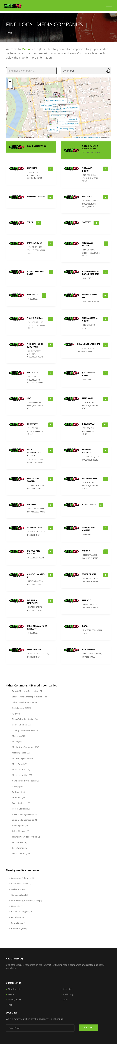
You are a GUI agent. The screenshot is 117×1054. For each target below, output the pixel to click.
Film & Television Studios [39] (25, 719)
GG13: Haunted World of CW (90, 147)
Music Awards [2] (19, 764)
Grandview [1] (17, 917)
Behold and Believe (33, 552)
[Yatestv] (51, 123)
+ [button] (10, 81)
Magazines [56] (18, 736)
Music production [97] (22, 775)
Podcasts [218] (18, 792)
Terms (11, 994)
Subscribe (89, 1027)
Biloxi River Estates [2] (21, 883)
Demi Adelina (72, 107)
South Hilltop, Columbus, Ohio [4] (26, 900)
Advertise (67, 989)
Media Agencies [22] (21, 752)
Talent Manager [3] (20, 831)
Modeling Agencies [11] (22, 758)
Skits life (56, 123)
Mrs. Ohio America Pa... (56, 100)
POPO (85, 626)
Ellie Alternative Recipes (34, 452)
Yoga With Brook (87, 169)
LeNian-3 (86, 600)
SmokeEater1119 (58, 115)
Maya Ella (32, 372)
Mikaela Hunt (34, 242)
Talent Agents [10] (20, 825)
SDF (29, 398)
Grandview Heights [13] (21, 911)
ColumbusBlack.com (69, 123)
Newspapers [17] (19, 786)
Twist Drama (89, 574)
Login (65, 999)
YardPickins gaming (88, 528)
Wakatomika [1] (18, 889)
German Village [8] (19, 895)
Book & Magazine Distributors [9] (27, 691)
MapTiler (84, 137)
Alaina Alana (34, 527)
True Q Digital (35, 318)
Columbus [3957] (19, 928)
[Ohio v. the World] (57, 95)
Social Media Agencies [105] (24, 814)
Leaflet (75, 137)
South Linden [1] (18, 923)
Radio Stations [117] (21, 803)
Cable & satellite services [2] (24, 702)
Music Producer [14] (21, 769)
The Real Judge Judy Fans (35, 345)
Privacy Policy (14, 999)
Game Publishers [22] (21, 724)
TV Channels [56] (19, 842)
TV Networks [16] (19, 847)
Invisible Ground (86, 451)
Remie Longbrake (36, 145)
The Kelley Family (66, 128)
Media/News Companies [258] (25, 747)
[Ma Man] (49, 136)
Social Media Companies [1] (24, 819)
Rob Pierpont (46, 105)
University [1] (17, 906)
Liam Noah (88, 398)
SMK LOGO (32, 294)
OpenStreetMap (95, 137)
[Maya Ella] (64, 105)
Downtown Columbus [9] (22, 878)
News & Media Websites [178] (25, 780)
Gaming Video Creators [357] (25, 730)
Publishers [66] (18, 797)
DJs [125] (16, 713)
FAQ (10, 1004)
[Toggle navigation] (109, 6)
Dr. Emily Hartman (32, 601)
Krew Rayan (49, 108)
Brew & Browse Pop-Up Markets (90, 272)
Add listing (68, 994)
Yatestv (52, 129)
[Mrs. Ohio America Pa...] (55, 94)
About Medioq (15, 989)
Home (9, 32)
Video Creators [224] (21, 853)
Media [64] (16, 741)
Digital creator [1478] (21, 708)
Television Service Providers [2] (26, 836)
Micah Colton (89, 478)
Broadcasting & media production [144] (29, 696)
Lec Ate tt (73, 119)
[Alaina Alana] (63, 95)
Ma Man (31, 504)
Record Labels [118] (21, 808)
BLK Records (89, 504)
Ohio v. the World (33, 479)
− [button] (10, 86)
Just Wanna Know (88, 374)
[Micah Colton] (50, 98)
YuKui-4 (86, 550)
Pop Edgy (87, 196)
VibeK (30, 222)
